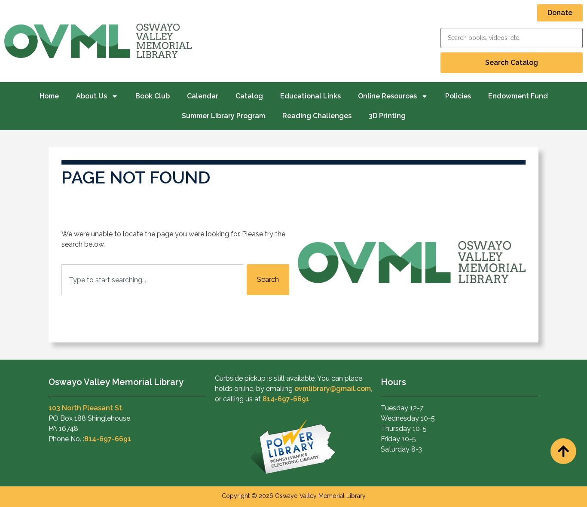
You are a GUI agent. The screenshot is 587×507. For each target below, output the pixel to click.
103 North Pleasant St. (86, 408)
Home (49, 96)
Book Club (152, 96)
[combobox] (152, 279)
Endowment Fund (518, 96)
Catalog (249, 96)
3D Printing (387, 116)
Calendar (202, 96)
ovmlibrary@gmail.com (332, 389)
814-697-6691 (107, 439)
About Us (91, 96)
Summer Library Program (223, 116)
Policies (458, 96)
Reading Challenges (317, 116)
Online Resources (387, 96)
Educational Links (310, 96)
